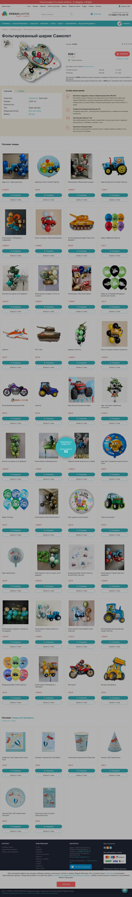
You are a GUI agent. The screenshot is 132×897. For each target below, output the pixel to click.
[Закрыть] (75, 438)
